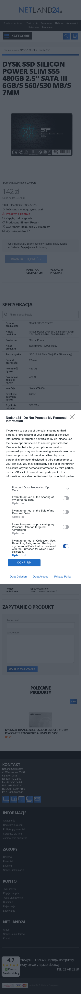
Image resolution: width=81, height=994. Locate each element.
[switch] (66, 498)
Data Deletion (18, 576)
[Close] (73, 418)
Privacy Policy (62, 576)
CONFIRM (24, 562)
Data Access (40, 576)
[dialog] (40, 497)
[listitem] (40, 489)
